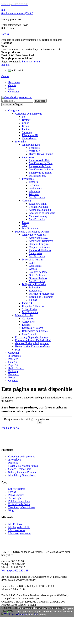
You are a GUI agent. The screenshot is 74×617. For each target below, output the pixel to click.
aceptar (7, 611)
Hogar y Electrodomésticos (23, 465)
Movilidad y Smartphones (22, 475)
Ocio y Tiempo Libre (19, 468)
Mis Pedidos (15, 524)
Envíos (12, 491)
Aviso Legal (15, 498)
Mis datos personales (19, 533)
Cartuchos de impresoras (21, 456)
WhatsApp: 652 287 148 (14, 570)
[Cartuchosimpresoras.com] (16, 97)
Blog (11, 510)
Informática (14, 459)
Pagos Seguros (16, 494)
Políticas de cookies (19, 501)
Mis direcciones (16, 530)
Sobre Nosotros (16, 488)
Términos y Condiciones (21, 507)
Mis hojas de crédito (19, 527)
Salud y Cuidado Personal (22, 472)
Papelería (13, 462)
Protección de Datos (19, 504)
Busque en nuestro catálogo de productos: (26, 419)
